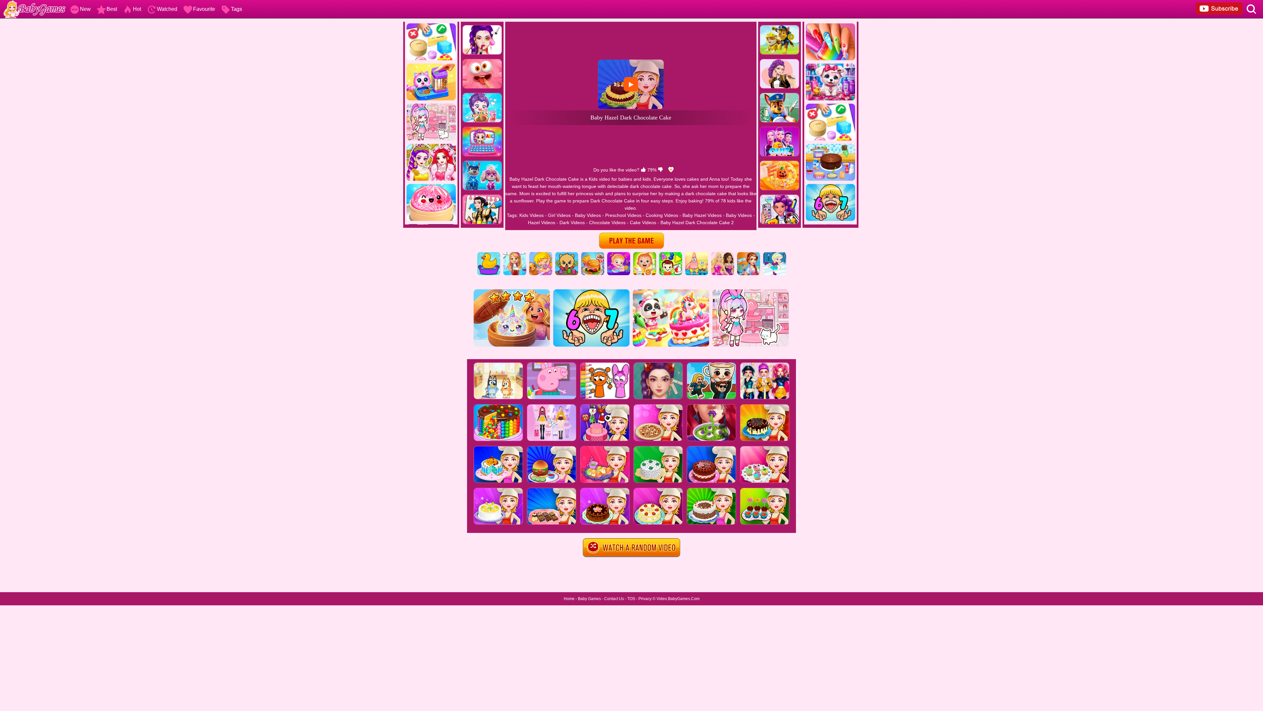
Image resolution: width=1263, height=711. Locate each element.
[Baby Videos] (540, 254)
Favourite (204, 9)
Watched (167, 9)
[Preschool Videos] (566, 254)
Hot (137, 9)
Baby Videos (588, 215)
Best (112, 9)
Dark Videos (572, 222)
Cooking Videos (662, 215)
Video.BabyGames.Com (678, 598)
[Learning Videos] (670, 254)
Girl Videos (559, 215)
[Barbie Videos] (722, 254)
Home (569, 598)
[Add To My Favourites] (671, 169)
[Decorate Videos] (748, 254)
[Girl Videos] (514, 254)
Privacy (645, 598)
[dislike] (660, 169)
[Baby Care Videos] (644, 254)
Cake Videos (643, 222)
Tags (236, 9)
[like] (643, 169)
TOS (631, 598)
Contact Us (614, 598)
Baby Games (589, 598)
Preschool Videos (623, 215)
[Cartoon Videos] (696, 254)
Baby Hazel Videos (702, 215)
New (85, 9)
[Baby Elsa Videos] (774, 254)
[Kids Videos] (488, 254)
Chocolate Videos (607, 222)
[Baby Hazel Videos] (618, 254)
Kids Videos (531, 215)
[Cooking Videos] (592, 254)
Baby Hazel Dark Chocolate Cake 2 (697, 222)
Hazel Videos (541, 222)
